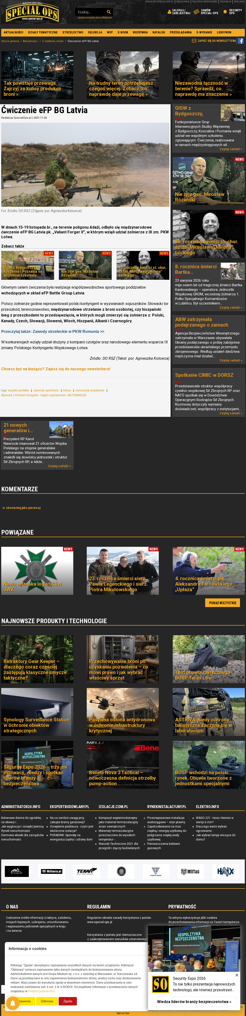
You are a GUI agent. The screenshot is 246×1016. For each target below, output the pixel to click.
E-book (123, 32)
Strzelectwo (72, 32)
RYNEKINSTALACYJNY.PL (166, 807)
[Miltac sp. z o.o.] (156, 871)
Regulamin (183, 1)
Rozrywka (140, 32)
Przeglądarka (181, 32)
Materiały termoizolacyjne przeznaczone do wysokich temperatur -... (117, 835)
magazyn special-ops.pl (159, 1)
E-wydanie (204, 32)
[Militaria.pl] (17, 871)
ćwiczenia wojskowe (90, 390)
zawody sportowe (46, 390)
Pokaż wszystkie (222, 603)
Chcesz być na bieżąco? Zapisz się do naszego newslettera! (55, 369)
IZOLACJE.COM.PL (113, 807)
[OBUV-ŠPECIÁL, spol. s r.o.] (226, 871)
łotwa (67, 390)
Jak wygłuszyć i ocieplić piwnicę (22, 826)
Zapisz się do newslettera (217, 41)
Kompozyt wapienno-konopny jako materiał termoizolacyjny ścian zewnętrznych (118, 822)
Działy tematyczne (43, 32)
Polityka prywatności (204, 1)
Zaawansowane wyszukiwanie (94, 17)
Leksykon (224, 32)
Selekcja (95, 32)
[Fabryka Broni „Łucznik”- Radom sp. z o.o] (121, 871)
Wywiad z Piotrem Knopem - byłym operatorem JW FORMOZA (44, 395)
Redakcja (225, 1)
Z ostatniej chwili (53, 41)
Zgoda (67, 1001)
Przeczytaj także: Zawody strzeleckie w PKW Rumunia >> (52, 331)
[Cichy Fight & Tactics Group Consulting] (86, 871)
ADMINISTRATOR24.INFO (20, 807)
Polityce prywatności (41, 991)
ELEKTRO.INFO (207, 807)
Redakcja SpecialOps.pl (16, 117)
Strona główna (10, 41)
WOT (110, 32)
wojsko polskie (19, 390)
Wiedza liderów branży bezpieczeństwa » (194, 1001)
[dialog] (194, 968)
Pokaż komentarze (23, 508)
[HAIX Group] (191, 871)
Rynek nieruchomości (15, 831)
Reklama (239, 1)
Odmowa (47, 1001)
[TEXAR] (51, 871)
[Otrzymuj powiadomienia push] (12, 1003)
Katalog (159, 32)
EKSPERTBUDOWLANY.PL (69, 807)
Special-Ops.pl (32, 12)
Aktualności (13, 32)
